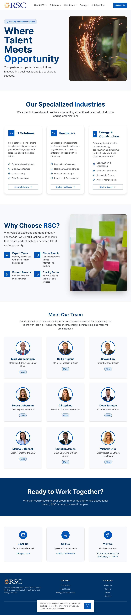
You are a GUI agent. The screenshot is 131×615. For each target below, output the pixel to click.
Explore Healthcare (64, 187)
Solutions (54, 5)
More (23, 372)
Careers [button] (108, 589)
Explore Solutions (21, 187)
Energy (83, 5)
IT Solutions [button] (65, 585)
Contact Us (120, 5)
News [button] (107, 592)
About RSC (39, 5)
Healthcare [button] (65, 589)
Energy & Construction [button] (65, 592)
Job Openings (99, 5)
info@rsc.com (23, 553)
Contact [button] (108, 596)
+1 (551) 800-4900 (65, 553)
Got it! (87, 606)
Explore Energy (106, 187)
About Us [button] (108, 585)
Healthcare (69, 5)
